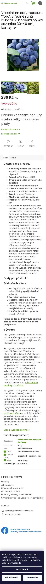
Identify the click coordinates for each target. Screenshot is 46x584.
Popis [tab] (5, 157)
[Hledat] (26, 3)
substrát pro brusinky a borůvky (21, 384)
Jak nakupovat (7, 485)
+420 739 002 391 (13, 514)
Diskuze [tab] (13, 157)
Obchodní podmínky (10, 491)
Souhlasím (32, 577)
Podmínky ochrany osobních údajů (16, 494)
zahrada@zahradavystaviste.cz (19, 510)
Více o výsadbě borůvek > (17, 429)
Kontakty (5, 481)
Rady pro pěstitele (9, 134)
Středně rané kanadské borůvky (29, 440)
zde (19, 562)
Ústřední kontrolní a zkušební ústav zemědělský (22, 498)
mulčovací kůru (11, 413)
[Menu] (40, 3)
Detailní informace (9, 129)
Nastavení (22, 569)
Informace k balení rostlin (12, 488)
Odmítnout (11, 577)
